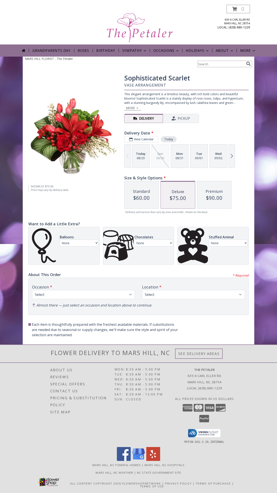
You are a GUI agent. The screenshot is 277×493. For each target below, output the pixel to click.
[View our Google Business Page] (138, 460)
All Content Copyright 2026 (95, 483)
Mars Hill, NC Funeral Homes (116, 465)
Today (168, 139)
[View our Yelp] (153, 460)
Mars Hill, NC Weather (114, 473)
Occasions (163, 50)
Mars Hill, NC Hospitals (165, 465)
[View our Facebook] (124, 460)
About (222, 50)
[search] (248, 63)
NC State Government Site (159, 473)
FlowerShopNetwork (141, 483)
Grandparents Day (51, 50)
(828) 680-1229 (239, 27)
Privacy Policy (178, 483)
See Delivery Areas (199, 353)
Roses (83, 50)
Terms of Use (152, 486)
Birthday (105, 50)
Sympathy (132, 50)
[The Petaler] (139, 25)
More (245, 50)
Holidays (195, 50)
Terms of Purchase (213, 483)
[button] (238, 9)
